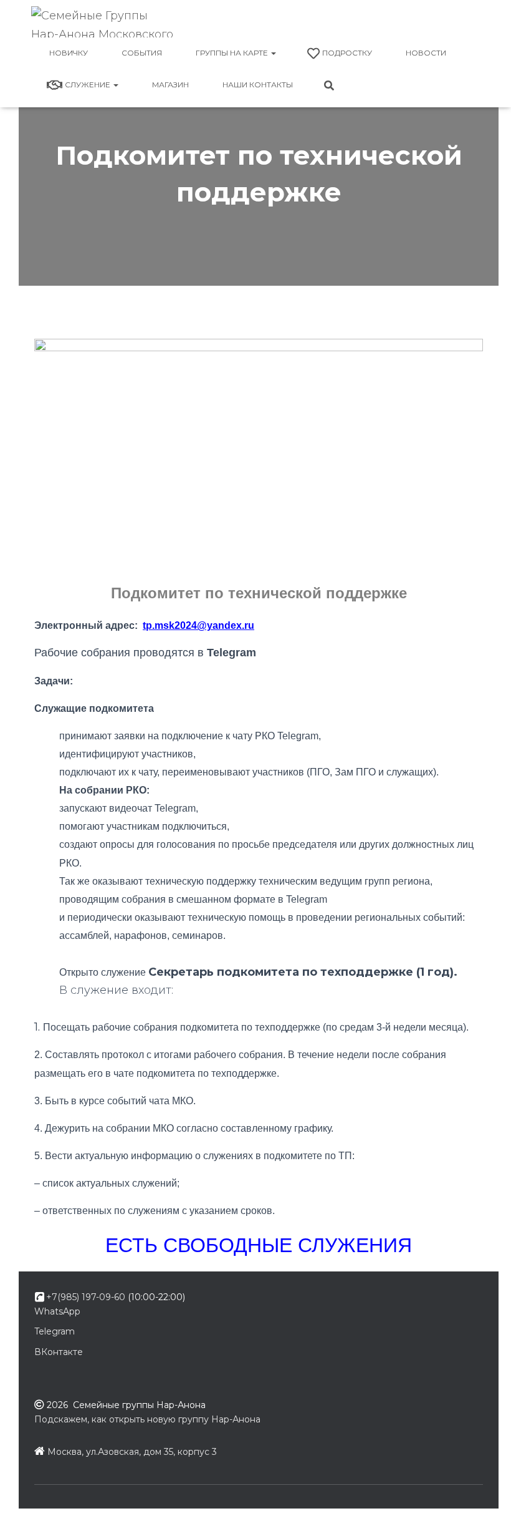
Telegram (54, 1331)
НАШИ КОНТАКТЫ (257, 84)
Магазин (170, 84)
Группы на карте (233, 52)
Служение (88, 84)
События (142, 52)
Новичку (68, 52)
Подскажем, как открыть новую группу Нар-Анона (147, 1419)
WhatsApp (57, 1311)
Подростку (347, 52)
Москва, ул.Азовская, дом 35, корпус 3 (132, 1451)
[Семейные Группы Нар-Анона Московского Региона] (104, 21)
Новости (426, 52)
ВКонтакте (58, 1352)
